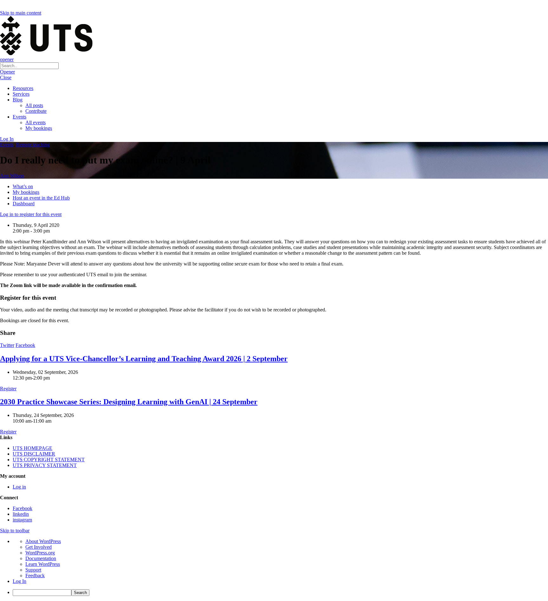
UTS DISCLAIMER (34, 454)
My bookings (38, 128)
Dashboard (24, 203)
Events (19, 116)
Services (21, 94)
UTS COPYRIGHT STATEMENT (49, 459)
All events (35, 122)
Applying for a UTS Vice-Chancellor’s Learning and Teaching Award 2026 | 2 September (144, 359)
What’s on (23, 186)
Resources (23, 88)
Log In (7, 139)
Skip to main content (20, 13)
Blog (18, 99)
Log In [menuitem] (19, 581)
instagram (22, 519)
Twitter (7, 345)
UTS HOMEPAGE (32, 448)
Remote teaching (33, 144)
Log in (19, 486)
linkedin (21, 514)
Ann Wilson (12, 175)
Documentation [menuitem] (40, 558)
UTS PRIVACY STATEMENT (45, 465)
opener (7, 59)
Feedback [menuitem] (35, 575)
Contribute (36, 111)
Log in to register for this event (31, 214)
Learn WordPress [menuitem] (42, 564)
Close (5, 77)
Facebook (25, 345)
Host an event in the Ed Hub (41, 198)
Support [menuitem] (33, 569)
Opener (7, 71)
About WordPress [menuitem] (43, 541)
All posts (34, 105)
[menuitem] (280, 592)
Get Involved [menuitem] (38, 547)
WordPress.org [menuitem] (40, 552)
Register (8, 388)
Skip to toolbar (14, 530)
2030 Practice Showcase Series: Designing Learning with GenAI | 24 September (129, 402)
